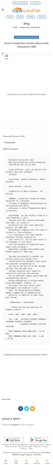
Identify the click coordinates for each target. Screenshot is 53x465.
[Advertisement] (26, 105)
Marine (30, 17)
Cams (10, 17)
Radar (20, 17)
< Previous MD (9, 142)
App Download (20, 3)
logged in (15, 425)
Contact (35, 3)
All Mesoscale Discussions (17, 355)
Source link (6, 399)
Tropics (42, 17)
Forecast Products (35, 355)
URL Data (37, 455)
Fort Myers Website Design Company (31, 453)
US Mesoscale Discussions (30, 27)
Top (4, 355)
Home (15, 27)
